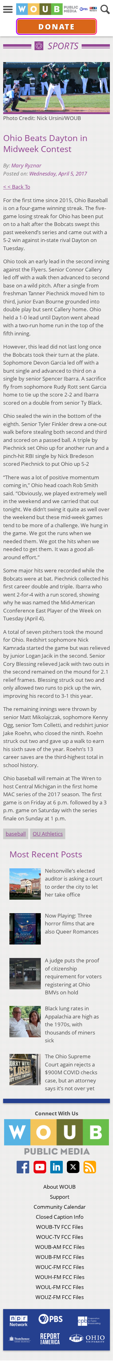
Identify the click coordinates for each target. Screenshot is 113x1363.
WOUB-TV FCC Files (59, 1226)
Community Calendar (60, 1206)
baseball (16, 833)
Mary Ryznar (26, 165)
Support (59, 1196)
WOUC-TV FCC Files (59, 1236)
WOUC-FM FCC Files (59, 1267)
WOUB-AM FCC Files (59, 1246)
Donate (56, 26)
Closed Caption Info (59, 1216)
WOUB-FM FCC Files (59, 1256)
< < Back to (16, 186)
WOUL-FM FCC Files (60, 1287)
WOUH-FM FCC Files (59, 1277)
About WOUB (59, 1186)
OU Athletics (48, 833)
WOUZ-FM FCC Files (59, 1297)
